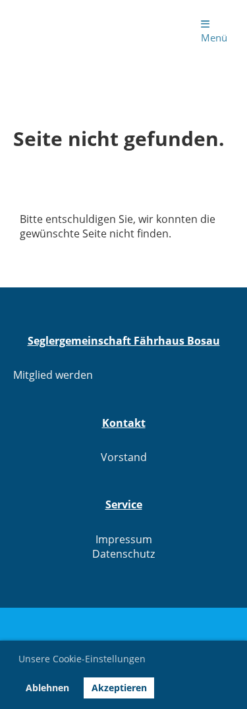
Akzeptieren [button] (119, 687)
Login (155, 30)
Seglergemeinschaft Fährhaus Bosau (65, 30)
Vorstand (124, 457)
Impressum (124, 539)
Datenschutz (123, 554)
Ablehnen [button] (47, 687)
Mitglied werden (53, 375)
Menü (214, 37)
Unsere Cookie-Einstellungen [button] (82, 658)
